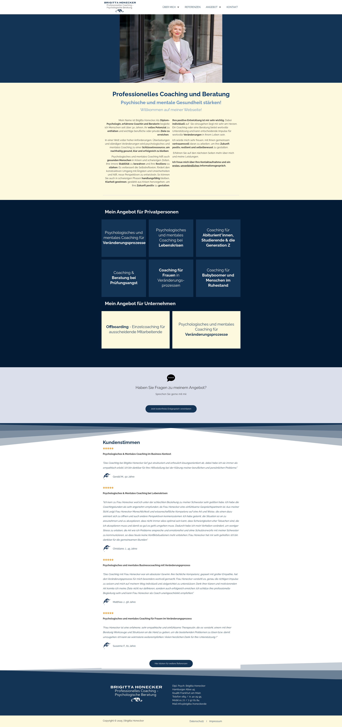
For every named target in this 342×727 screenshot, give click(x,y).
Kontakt (232, 7)
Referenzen (193, 7)
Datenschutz (197, 721)
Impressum (215, 721)
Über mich (169, 7)
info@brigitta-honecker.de (192, 703)
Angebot (211, 7)
